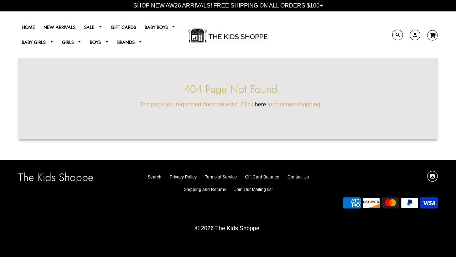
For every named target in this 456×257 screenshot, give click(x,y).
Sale (90, 27)
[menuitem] (28, 27)
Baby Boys (157, 27)
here (260, 104)
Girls (68, 42)
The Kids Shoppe (55, 177)
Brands (126, 42)
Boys (96, 42)
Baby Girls (34, 42)
